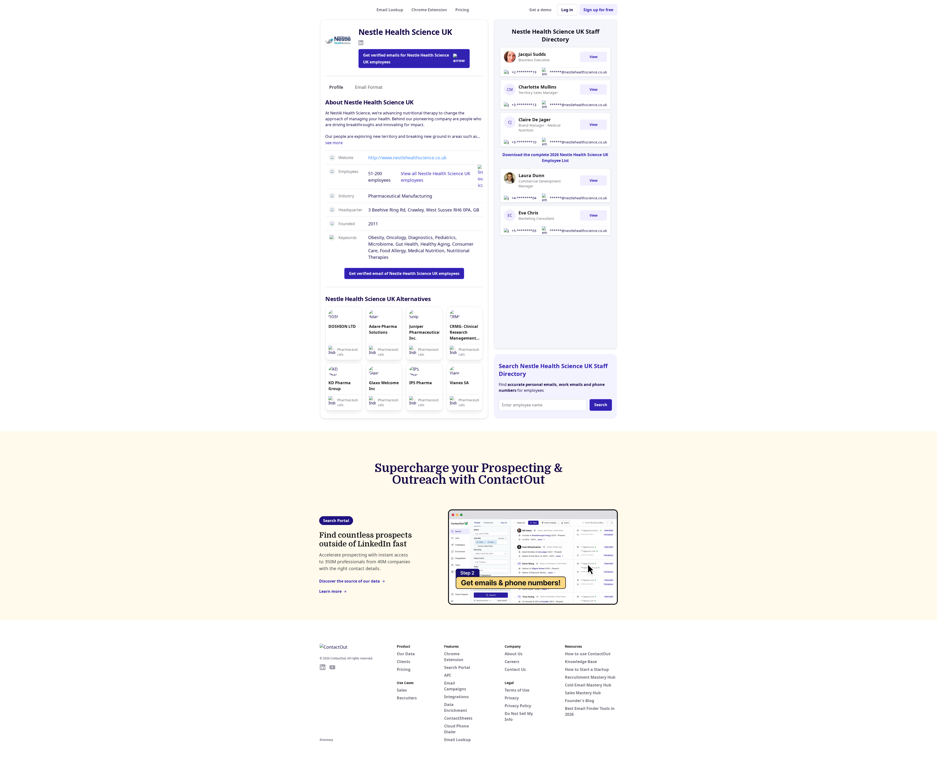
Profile (336, 87)
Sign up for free (598, 9)
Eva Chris (528, 213)
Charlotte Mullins (537, 87)
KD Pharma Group (339, 385)
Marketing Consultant (536, 218)
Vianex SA (459, 382)
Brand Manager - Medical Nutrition (539, 127)
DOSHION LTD (342, 326)
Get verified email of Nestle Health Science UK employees (404, 273)
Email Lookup (390, 9)
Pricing (462, 9)
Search (600, 404)
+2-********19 (524, 72)
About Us (513, 653)
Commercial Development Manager (540, 183)
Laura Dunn (531, 175)
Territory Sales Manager (538, 92)
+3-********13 (524, 104)
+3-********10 (524, 142)
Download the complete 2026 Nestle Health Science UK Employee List (555, 157)
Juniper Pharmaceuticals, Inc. (424, 332)
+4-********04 (524, 198)
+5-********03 (524, 230)
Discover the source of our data (349, 581)
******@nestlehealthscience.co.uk (578, 72)
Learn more (330, 591)
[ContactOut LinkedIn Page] (323, 700)
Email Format (369, 87)
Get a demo (540, 9)
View (594, 56)
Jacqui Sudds (532, 54)
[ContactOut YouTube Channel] (332, 700)
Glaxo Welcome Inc (384, 385)
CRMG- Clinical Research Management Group (464, 332)
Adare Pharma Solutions (383, 329)
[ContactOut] (343, 9)
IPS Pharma (420, 382)
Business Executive (534, 60)
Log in (567, 9)
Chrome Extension (429, 9)
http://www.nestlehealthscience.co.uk (407, 158)
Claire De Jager (535, 119)
